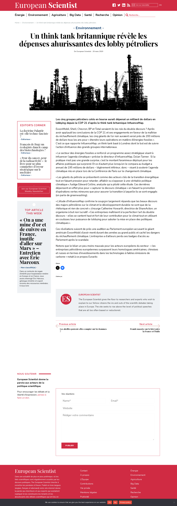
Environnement (138, 475)
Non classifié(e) (28, 267)
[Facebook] (114, 5)
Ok (109, 502)
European (46, 5)
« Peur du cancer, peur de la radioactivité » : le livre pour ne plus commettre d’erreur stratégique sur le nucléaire (33, 165)
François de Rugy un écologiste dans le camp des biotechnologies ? (34, 147)
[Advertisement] (108, 359)
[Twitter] (119, 5)
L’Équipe (84, 479)
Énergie (134, 470)
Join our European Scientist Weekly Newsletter (34, 190)
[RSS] (128, 5)
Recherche (136, 492)
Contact (83, 470)
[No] (174, 502)
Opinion (134, 496)
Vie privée (85, 488)
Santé (133, 488)
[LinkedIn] (123, 5)
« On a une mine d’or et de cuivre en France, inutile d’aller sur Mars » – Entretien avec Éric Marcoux (33, 240)
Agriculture (136, 479)
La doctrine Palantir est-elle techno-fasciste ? (34, 133)
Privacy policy (125, 502)
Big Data (135, 483)
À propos (84, 475)
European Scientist (84, 51)
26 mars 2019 (98, 51)
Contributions (86, 483)
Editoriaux (25, 139)
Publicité (84, 496)
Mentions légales (88, 492)
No (115, 502)
